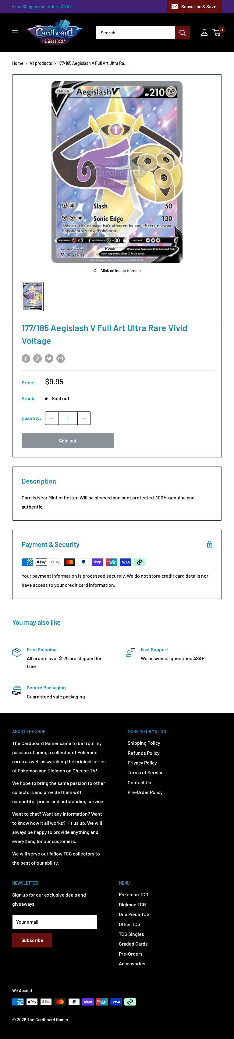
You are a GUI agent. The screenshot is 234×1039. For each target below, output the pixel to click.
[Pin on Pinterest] (37, 358)
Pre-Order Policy (145, 792)
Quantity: (31, 418)
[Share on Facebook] (26, 358)
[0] (217, 32)
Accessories (132, 963)
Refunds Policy (144, 753)
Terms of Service (146, 772)
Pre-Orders (131, 954)
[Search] (182, 32)
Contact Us (139, 782)
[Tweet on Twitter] (49, 358)
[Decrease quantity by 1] (51, 418)
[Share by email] (60, 358)
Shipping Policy (144, 743)
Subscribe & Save (198, 6)
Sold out (68, 440)
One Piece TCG (134, 914)
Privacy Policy (142, 762)
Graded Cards (133, 943)
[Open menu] (15, 32)
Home (17, 63)
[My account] (204, 32)
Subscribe (32, 940)
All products (41, 63)
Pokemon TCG (133, 894)
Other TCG (129, 924)
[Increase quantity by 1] (84, 418)
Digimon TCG (132, 904)
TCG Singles (131, 934)
